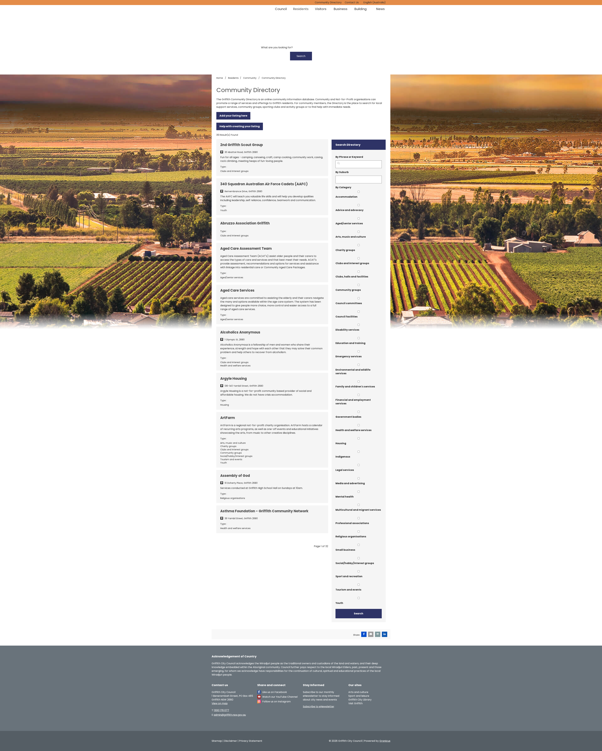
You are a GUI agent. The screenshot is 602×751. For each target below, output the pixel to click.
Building (360, 9)
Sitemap (217, 741)
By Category (343, 187)
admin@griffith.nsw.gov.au (230, 715)
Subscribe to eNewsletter (318, 706)
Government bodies (348, 416)
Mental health (344, 496)
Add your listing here (233, 115)
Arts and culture (358, 692)
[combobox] (375, 2)
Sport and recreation (348, 576)
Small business (345, 549)
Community (250, 78)
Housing (340, 443)
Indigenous (342, 456)
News (380, 9)
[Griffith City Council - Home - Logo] (234, 16)
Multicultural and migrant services (358, 509)
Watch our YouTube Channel (280, 697)
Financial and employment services (353, 401)
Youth (339, 603)
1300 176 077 (221, 710)
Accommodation (346, 196)
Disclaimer (230, 741)
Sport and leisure (358, 696)
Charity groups (345, 250)
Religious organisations (350, 536)
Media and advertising (350, 483)
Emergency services (348, 356)
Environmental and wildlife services (352, 371)
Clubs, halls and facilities (351, 276)
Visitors (320, 9)
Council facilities (346, 316)
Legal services (344, 470)
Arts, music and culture (350, 236)
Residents (301, 9)
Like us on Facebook (274, 692)
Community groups (348, 290)
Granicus (384, 741)
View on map (220, 703)
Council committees (348, 303)
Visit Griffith (355, 703)
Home (219, 78)
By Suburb (342, 172)
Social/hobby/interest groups (354, 563)
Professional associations (352, 523)
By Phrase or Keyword (349, 157)
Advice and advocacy (349, 210)
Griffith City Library (360, 699)
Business (340, 9)
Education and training (350, 343)
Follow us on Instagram (276, 701)
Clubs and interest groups (352, 263)
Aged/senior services (349, 223)
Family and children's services (355, 386)
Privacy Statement (250, 741)
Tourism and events (348, 589)
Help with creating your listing (239, 126)
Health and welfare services (353, 430)
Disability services (347, 329)
